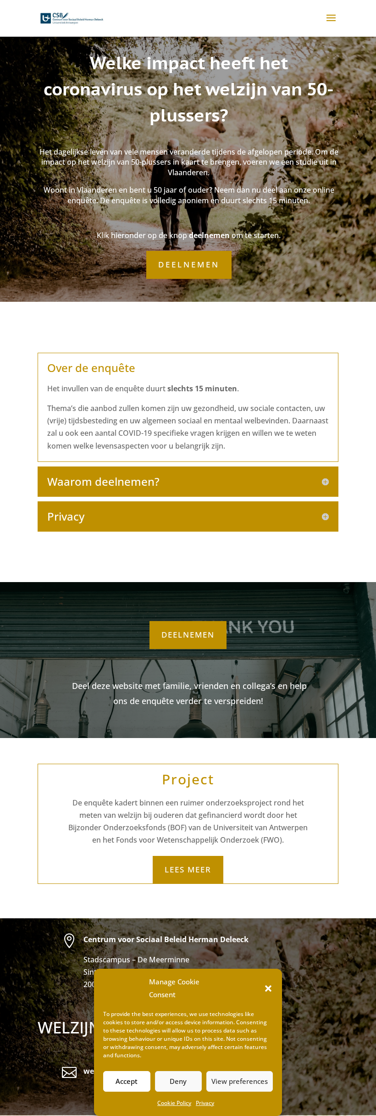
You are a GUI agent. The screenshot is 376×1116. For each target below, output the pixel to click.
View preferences (239, 1081)
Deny (178, 1081)
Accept (127, 1081)
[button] (268, 988)
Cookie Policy (174, 1103)
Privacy (205, 1103)
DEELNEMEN (189, 264)
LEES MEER (188, 869)
